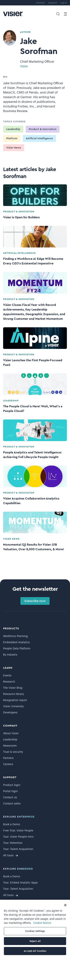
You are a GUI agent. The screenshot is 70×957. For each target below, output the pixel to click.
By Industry (10, 654)
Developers (10, 712)
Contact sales (12, 803)
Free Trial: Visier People (18, 830)
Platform (11, 138)
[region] (35, 928)
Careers (8, 764)
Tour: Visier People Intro (18, 836)
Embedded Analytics (16, 642)
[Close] (65, 905)
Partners (8, 758)
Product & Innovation (42, 129)
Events (7, 675)
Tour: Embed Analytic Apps (20, 882)
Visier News (13, 147)
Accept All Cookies (35, 951)
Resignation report (15, 700)
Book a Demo (11, 824)
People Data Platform (16, 648)
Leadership (13, 129)
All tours (8, 855)
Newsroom (10, 745)
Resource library (13, 694)
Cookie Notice (42, 923)
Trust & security (13, 752)
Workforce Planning (15, 636)
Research (9, 681)
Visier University (13, 706)
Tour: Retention (12, 843)
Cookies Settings (35, 931)
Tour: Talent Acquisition (18, 849)
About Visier (11, 733)
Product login (11, 785)
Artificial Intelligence (39, 138)
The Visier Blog (12, 688)
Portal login (10, 791)
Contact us (10, 797)
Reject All (35, 941)
